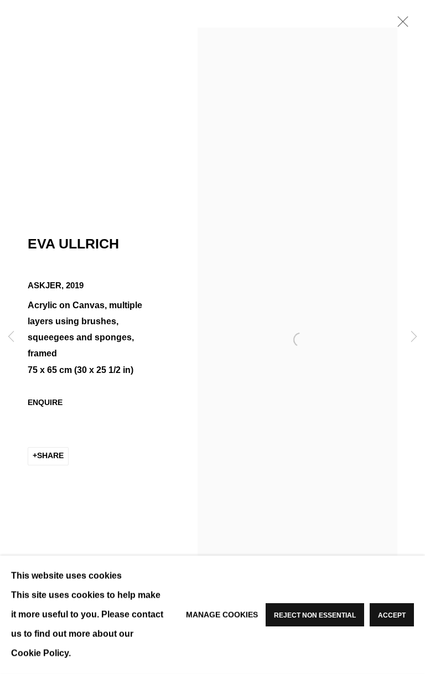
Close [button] (400, 25)
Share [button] (50, 456)
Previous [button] (11, 337)
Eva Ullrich (73, 243)
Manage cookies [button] (222, 614)
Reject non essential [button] (315, 615)
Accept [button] (392, 615)
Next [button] (414, 337)
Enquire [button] (45, 402)
